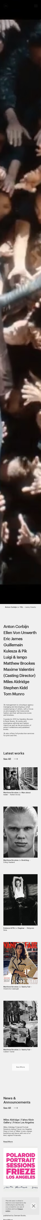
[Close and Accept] (33, 1206)
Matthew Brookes (19, 663)
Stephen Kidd (15, 688)
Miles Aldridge (16, 682)
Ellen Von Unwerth (19, 633)
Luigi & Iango (15, 657)
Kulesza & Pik (15, 651)
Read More (8, 1142)
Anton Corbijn (16, 627)
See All (7, 759)
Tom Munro (13, 694)
